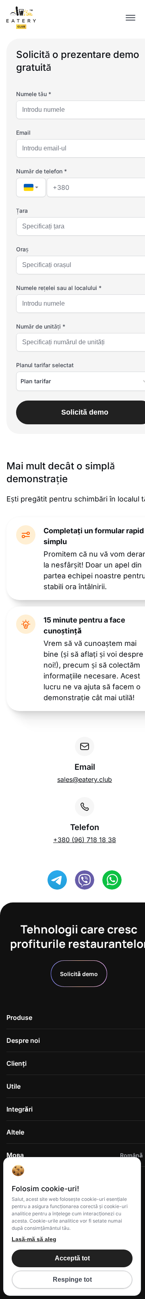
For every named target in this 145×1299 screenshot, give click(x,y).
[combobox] (31, 187)
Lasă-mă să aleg (34, 1239)
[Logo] (21, 18)
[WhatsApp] (112, 880)
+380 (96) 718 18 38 (84, 840)
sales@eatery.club (84, 779)
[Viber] (84, 880)
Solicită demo (79, 973)
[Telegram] (57, 880)
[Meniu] (130, 18)
